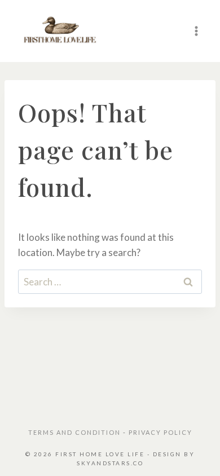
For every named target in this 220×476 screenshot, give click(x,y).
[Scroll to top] (193, 453)
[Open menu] (196, 30)
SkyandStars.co (110, 463)
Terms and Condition (75, 432)
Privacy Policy (160, 432)
